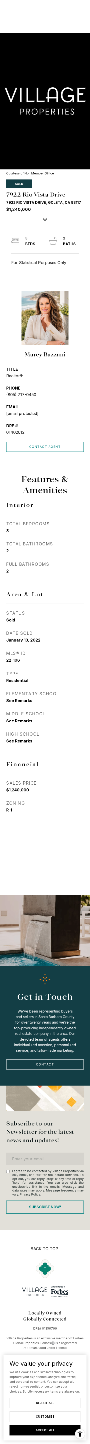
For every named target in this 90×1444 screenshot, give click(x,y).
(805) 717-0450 (21, 394)
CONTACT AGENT (45, 447)
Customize (45, 1416)
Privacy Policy (30, 1194)
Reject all (45, 1403)
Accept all (45, 1430)
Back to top (44, 1248)
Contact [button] (45, 1064)
